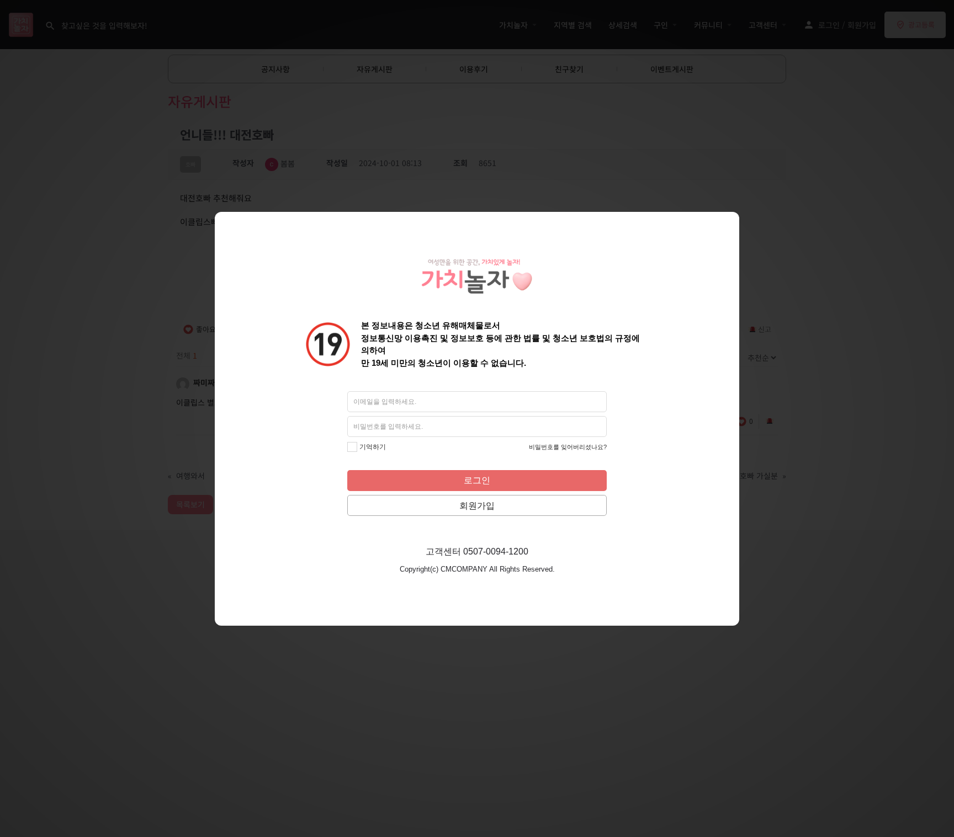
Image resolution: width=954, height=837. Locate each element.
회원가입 (477, 505)
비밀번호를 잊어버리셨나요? (568, 447)
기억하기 (372, 447)
